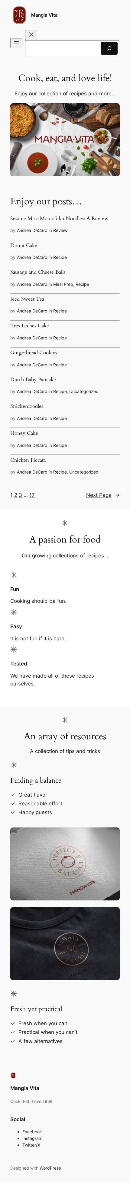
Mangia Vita (44, 15)
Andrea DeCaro (32, 230)
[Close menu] (31, 35)
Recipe (60, 257)
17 (32, 495)
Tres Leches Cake (29, 326)
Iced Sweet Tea (27, 299)
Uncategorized (84, 391)
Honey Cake (24, 433)
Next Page (103, 495)
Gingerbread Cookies (33, 352)
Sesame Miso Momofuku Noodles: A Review (59, 218)
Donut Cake (23, 245)
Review (60, 230)
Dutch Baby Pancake (33, 379)
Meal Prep (63, 284)
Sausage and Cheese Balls (37, 272)
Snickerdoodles (26, 406)
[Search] (109, 48)
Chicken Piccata (28, 460)
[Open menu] (16, 43)
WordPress (50, 1167)
